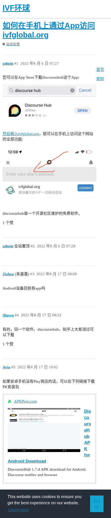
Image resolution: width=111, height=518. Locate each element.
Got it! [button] (97, 504)
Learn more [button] (18, 510)
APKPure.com (25, 401)
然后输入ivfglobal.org (21, 134)
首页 (100, 70)
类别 (100, 79)
